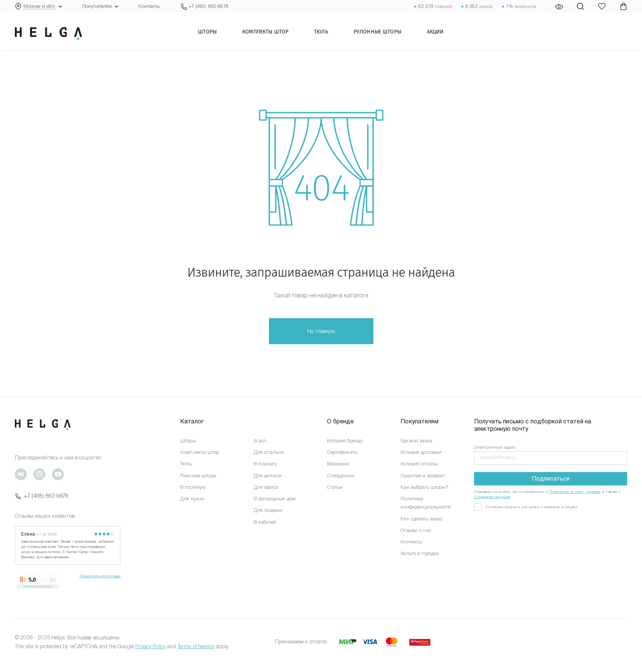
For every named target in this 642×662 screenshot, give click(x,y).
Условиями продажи (492, 497)
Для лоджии (268, 510)
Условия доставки (421, 452)
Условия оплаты (419, 463)
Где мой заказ (416, 440)
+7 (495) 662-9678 (46, 496)
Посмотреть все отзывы (100, 576)
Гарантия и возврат (423, 475)
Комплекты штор (265, 31)
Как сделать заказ (421, 518)
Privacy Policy (150, 646)
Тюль (321, 31)
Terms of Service (196, 646)
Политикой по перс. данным (574, 492)
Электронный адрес (495, 447)
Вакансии (338, 463)
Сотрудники (340, 475)
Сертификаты (342, 452)
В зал (260, 440)
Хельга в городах (420, 553)
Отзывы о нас (416, 530)
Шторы (207, 31)
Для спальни (269, 452)
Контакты (149, 6)
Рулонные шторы (377, 31)
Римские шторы (198, 475)
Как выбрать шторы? (424, 487)
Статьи (335, 487)
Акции (435, 31)
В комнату (265, 463)
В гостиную (192, 487)
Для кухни (192, 498)
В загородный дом (274, 498)
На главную (320, 331)
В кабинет (265, 522)
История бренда (345, 440)
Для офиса (266, 487)
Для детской (268, 475)
